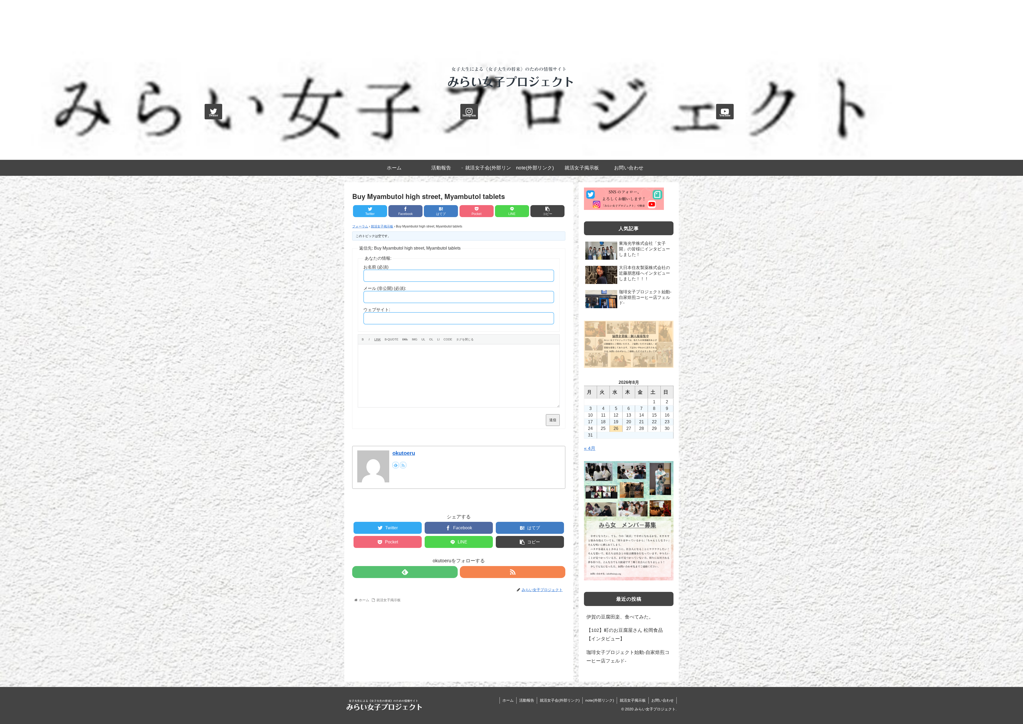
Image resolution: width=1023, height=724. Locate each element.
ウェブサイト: (376, 309)
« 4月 (589, 448)
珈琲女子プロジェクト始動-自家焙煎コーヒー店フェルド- (627, 657)
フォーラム (360, 226)
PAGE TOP (997, 698)
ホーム (508, 700)
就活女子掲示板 (382, 226)
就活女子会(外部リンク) (560, 700)
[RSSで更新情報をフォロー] (403, 465)
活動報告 (526, 700)
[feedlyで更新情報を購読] (395, 465)
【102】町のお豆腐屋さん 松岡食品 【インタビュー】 (624, 634)
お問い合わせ (662, 700)
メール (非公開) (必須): (384, 288)
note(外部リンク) (599, 700)
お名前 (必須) (375, 267)
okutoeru (403, 453)
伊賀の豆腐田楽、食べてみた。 (619, 617)
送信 (552, 420)
